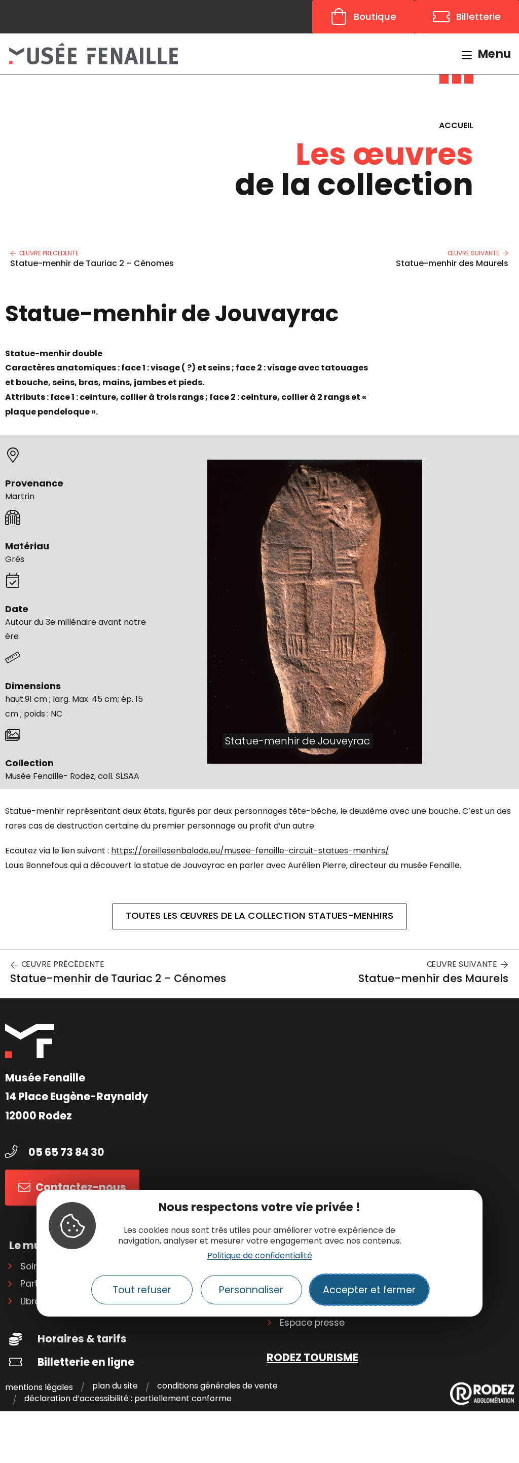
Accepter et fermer (369, 1290)
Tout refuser (142, 1290)
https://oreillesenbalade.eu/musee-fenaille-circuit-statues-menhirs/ (250, 850)
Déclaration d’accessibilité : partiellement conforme (128, 1399)
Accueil (456, 125)
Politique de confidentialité (259, 1255)
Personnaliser (251, 1290)
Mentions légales (39, 1387)
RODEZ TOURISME (312, 1357)
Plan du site (115, 1386)
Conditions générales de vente (217, 1386)
